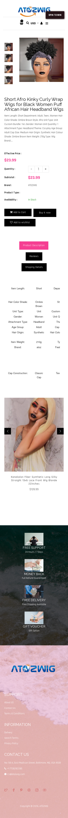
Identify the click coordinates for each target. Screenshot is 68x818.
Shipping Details (34, 267)
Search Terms (11, 737)
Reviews (34, 256)
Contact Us (10, 708)
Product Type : (12, 192)
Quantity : (9, 169)
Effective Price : (12, 153)
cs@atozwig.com (16, 774)
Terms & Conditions (14, 713)
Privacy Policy (11, 743)
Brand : (8, 185)
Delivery (8, 732)
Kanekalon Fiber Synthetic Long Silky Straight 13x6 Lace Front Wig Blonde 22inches (34, 480)
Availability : (10, 199)
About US (9, 702)
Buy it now (45, 212)
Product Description (34, 245)
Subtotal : (9, 177)
